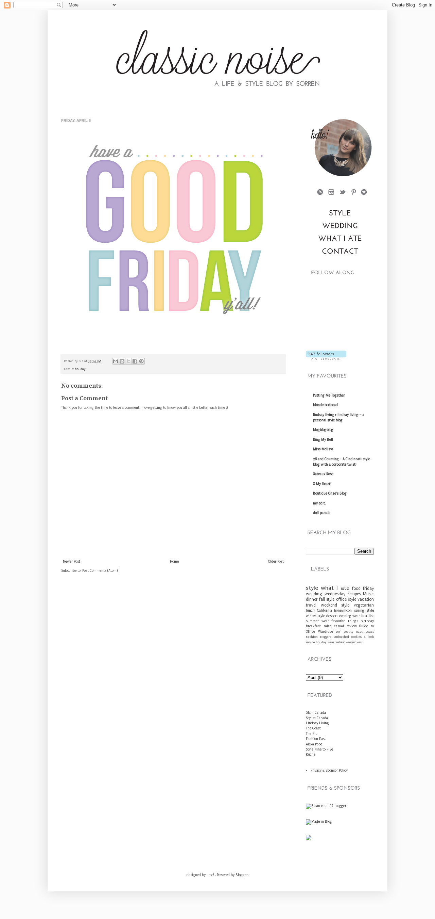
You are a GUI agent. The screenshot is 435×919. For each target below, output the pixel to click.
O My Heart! (322, 484)
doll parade (321, 513)
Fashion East (316, 739)
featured (340, 642)
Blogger (242, 875)
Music (368, 594)
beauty (348, 631)
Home (174, 562)
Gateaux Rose (323, 474)
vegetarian (364, 605)
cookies (356, 637)
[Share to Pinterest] (141, 361)
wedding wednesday (325, 594)
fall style (326, 599)
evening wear (349, 616)
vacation (366, 599)
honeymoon (343, 611)
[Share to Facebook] (135, 361)
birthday (367, 621)
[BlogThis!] (122, 361)
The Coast (313, 728)
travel (311, 605)
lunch (310, 611)
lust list (367, 616)
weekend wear (354, 642)
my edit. (319, 503)
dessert (332, 616)
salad (328, 626)
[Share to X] (128, 361)
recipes (354, 594)
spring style (364, 611)
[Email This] (115, 361)
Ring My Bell (323, 440)
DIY (338, 631)
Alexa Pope (314, 744)
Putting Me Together (329, 395)
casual (339, 626)
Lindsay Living (317, 723)
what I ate (335, 588)
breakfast (313, 626)
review (352, 626)
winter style (315, 616)
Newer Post (71, 562)
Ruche (310, 755)
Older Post (276, 562)
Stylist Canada (317, 718)
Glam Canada (316, 713)
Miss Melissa (323, 449)
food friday (363, 588)
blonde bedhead (325, 405)
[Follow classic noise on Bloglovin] (326, 359)
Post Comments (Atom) (100, 571)
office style (346, 599)
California (324, 611)
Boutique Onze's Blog (330, 493)
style (312, 588)
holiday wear (325, 642)
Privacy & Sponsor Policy (329, 771)
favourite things (344, 621)
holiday (80, 369)
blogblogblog (323, 430)
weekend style (335, 605)
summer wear (317, 621)
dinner (312, 599)
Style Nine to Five (319, 749)
